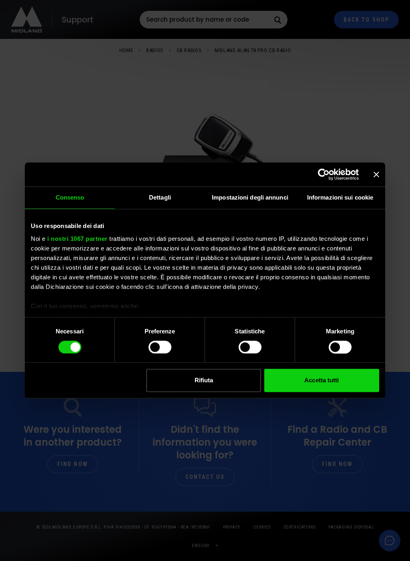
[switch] (160, 347)
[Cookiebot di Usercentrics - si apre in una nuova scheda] (324, 174)
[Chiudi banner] (376, 174)
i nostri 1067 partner (77, 238)
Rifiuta (204, 380)
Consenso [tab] (70, 197)
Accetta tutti (321, 380)
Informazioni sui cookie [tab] (340, 197)
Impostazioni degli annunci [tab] (250, 197)
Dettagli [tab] (160, 197)
